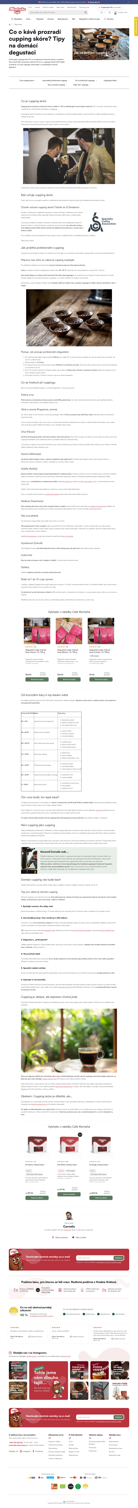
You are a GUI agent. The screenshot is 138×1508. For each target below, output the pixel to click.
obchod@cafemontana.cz (18, 1445)
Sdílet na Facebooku (61, 1237)
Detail (37, 1198)
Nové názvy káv (84, 7)
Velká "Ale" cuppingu (80, 85)
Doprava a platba (48, 7)
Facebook (39, 1451)
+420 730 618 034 (16, 1443)
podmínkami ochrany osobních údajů (108, 1262)
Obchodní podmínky (55, 1455)
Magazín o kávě (74, 1452)
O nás (30, 7)
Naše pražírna (73, 1448)
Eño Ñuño (67, 1230)
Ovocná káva (113, 1445)
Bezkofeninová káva (115, 1448)
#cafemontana (31, 1356)
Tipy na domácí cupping (56, 85)
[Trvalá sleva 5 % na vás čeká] (109, 12)
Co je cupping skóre (27, 80)
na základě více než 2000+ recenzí (41, 1316)
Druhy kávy (92, 1447)
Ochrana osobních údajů (57, 1452)
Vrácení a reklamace (55, 1458)
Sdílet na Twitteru (81, 1237)
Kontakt (37, 7)
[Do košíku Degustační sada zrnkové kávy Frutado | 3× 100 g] (101, 679)
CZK (101, 12)
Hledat (85, 12)
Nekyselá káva (113, 1441)
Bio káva (112, 1452)
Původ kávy (93, 1451)
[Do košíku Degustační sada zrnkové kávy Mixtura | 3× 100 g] (69, 679)
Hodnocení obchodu (56, 1445)
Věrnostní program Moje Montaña (97, 1443)
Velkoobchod (73, 1455)
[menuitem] (16, 19)
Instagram (27, 1451)
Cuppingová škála (110, 80)
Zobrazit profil (65, 1356)
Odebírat (118, 1258)
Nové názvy (93, 2)
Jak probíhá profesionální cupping (54, 80)
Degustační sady (114, 1455)
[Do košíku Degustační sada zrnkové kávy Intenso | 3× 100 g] (37, 679)
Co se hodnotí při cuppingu (85, 80)
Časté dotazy (53, 1448)
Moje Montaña (71, 7)
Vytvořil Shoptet (70, 1501)
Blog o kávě (60, 7)
